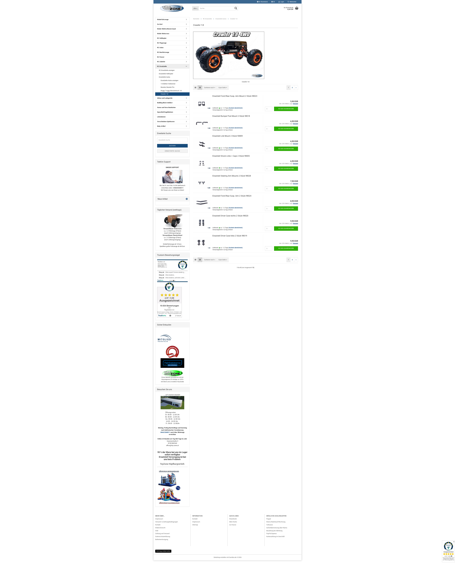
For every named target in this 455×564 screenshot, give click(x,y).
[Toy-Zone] (172, 8)
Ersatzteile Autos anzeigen (169, 80)
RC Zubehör (161, 62)
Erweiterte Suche (172, 151)
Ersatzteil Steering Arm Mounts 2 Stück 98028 (231, 176)
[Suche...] (236, 8)
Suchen (172, 146)
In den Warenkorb (286, 109)
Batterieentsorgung (161, 539)
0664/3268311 (165, 432)
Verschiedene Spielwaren (166, 121)
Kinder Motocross (163, 33)
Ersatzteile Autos (164, 77)
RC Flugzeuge (161, 43)
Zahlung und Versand (162, 533)
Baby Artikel (161, 126)
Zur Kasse (232, 525)
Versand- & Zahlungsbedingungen (166, 522)
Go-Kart (159, 24)
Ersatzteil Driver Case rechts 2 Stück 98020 (230, 216)
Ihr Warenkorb (263, 2)
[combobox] (210, 87)
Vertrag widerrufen (163, 551)
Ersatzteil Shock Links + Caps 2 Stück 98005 (231, 156)
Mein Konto (233, 522)
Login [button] (282, 2)
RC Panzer (160, 57)
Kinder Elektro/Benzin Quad (166, 29)
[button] (273, 2)
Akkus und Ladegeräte (164, 98)
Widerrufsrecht (160, 528)
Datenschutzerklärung (162, 536)
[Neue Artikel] (187, 199)
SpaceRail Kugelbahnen (165, 112)
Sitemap (195, 525)
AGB (156, 531)
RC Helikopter (161, 38)
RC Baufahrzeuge (163, 52)
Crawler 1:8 (164, 94)
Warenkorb (233, 519)
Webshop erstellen (220, 557)
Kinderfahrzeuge (162, 19)
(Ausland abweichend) (235, 108)
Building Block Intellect (164, 103)
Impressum (159, 519)
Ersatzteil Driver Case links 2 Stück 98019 (229, 236)
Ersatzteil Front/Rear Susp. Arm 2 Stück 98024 (231, 196)
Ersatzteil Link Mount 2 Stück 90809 (227, 136)
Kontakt (157, 525)
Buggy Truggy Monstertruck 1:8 (171, 91)
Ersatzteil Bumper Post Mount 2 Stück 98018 (231, 116)
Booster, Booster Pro (167, 87)
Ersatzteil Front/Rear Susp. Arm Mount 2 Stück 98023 (234, 96)
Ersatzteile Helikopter (166, 74)
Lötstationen (161, 117)
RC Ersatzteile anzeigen (167, 70)
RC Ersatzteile (162, 66)
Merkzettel (292, 2)
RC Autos (160, 47)
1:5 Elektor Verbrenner (168, 84)
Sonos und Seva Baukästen (166, 107)
